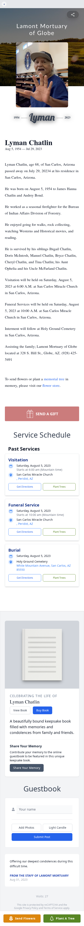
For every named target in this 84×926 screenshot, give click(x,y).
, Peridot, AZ (25, 478)
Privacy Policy (30, 908)
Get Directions (25, 486)
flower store (51, 385)
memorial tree (54, 378)
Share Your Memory (26, 768)
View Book (20, 710)
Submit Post (42, 837)
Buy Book (42, 710)
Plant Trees (59, 486)
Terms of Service (53, 908)
